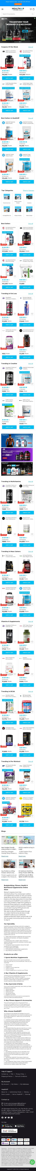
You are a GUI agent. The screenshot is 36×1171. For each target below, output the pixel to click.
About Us (4, 1092)
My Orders (14, 1084)
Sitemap (27, 1094)
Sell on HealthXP (17, 1094)
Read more (4, 856)
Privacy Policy (20, 1074)
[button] (31, 9)
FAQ (12, 1074)
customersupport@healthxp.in (16, 1103)
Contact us (4, 1074)
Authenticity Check (15, 1092)
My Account (5, 1084)
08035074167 (12, 1105)
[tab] (19, 41)
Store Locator (5, 1094)
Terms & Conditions (21, 1076)
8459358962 (20, 1105)
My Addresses (24, 1084)
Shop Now (18, 4)
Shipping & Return (7, 1076)
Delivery (26, 1092)
